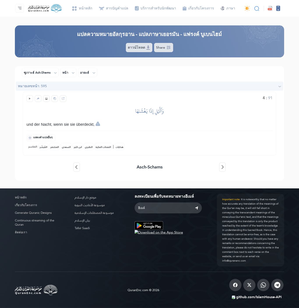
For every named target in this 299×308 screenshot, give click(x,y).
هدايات (119, 147)
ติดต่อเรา (21, 232)
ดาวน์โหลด (137, 47)
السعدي (66, 147)
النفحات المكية (103, 147)
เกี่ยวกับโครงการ (26, 205)
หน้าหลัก (20, 197)
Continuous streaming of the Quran (34, 222)
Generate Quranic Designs (33, 213)
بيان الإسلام (82, 220)
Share (161, 47)
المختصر (54, 147)
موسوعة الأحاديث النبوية (90, 205)
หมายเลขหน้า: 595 (32, 86)
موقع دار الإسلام (85, 197)
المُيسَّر (43, 147)
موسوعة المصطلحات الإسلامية (94, 213)
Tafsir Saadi (82, 228)
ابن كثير (78, 147)
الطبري (89, 147)
